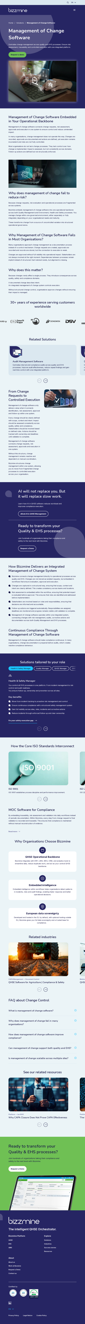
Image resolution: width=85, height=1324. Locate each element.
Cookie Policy (41, 1315)
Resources (48, 1251)
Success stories (50, 1247)
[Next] (46, 381)
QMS (10, 1247)
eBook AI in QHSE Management (33, 514)
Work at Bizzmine (14, 1266)
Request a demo (17, 55)
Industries (48, 1244)
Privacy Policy (13, 1315)
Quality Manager (42, 668)
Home (10, 23)
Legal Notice (27, 1315)
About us (11, 1262)
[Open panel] (74, 10)
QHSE (10, 1240)
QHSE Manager (60, 668)
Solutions (20, 23)
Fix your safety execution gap (20, 720)
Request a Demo (27, 548)
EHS (9, 1244)
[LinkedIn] (9, 1303)
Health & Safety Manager (21, 668)
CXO (74, 668)
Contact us (12, 1273)
